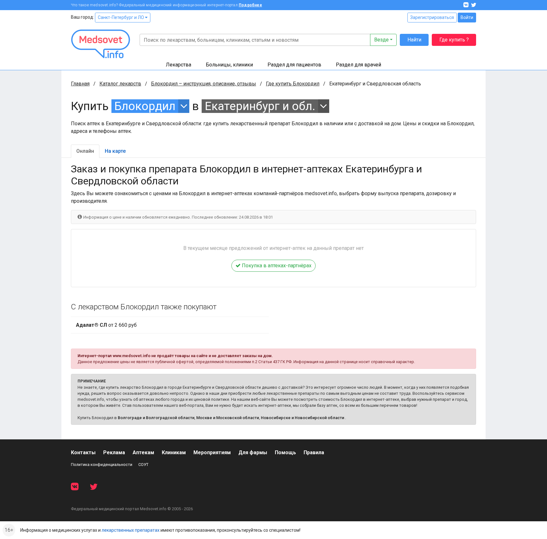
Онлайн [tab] (85, 151)
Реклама (114, 452)
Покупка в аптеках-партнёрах (276, 266)
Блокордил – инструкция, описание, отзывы (203, 84)
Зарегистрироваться (432, 17)
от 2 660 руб (106, 325)
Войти (467, 17)
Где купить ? (454, 40)
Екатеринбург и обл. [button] (260, 106)
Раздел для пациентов (294, 65)
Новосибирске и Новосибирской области (302, 417)
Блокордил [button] (144, 106)
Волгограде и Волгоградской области (156, 417)
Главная (80, 84)
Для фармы (252, 452)
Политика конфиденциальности (101, 464)
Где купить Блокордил (292, 84)
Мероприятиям (212, 452)
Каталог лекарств (120, 84)
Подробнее (250, 5)
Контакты (83, 452)
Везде (381, 40)
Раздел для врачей (358, 65)
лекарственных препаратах (131, 530)
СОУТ (143, 464)
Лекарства (178, 65)
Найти (414, 40)
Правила (314, 452)
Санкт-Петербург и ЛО (121, 17)
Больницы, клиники (229, 65)
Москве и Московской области (227, 417)
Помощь (285, 452)
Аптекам (143, 452)
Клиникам (174, 452)
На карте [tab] (115, 151)
